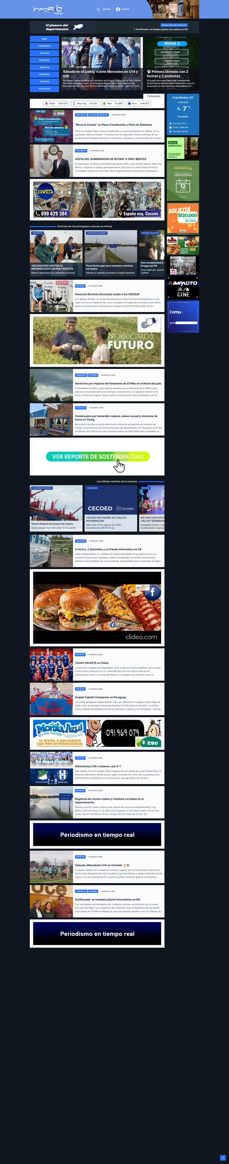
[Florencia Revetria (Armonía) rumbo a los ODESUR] (51, 296)
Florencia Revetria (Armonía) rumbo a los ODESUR (107, 294)
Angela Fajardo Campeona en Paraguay (100, 697)
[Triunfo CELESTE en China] (51, 664)
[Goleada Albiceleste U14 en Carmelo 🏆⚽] (51, 867)
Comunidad (81, 115)
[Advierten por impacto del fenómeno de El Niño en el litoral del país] (51, 385)
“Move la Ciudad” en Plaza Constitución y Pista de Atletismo (113, 124)
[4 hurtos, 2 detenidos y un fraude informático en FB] (51, 551)
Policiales (80, 408)
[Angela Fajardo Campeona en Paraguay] (51, 699)
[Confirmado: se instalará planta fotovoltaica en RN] (51, 901)
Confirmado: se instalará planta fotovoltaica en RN (107, 899)
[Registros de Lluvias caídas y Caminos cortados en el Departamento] (51, 802)
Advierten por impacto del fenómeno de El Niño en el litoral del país (118, 383)
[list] (143, 29)
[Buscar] (98, 9)
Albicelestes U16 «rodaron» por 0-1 (98, 766)
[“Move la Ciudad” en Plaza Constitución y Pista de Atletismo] (51, 126)
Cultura (93, 115)
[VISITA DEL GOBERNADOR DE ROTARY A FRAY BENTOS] (51, 160)
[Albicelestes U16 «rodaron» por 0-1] (51, 768)
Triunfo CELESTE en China (91, 663)
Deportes (103, 115)
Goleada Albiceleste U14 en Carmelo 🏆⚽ (102, 865)
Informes (93, 375)
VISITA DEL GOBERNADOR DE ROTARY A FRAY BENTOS (110, 159)
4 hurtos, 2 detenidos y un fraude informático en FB (108, 549)
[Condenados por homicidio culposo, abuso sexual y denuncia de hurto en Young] (51, 419)
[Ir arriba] (223, 1158)
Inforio (106, 9)
